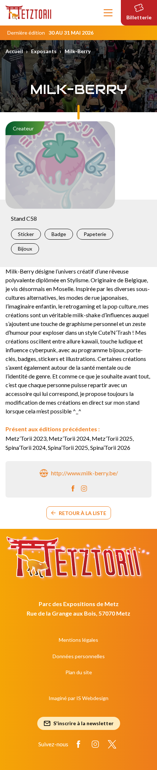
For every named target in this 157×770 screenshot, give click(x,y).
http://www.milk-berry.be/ (84, 473)
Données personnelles (79, 656)
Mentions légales (78, 640)
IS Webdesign (92, 698)
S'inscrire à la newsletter (83, 723)
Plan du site (78, 672)
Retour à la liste (82, 513)
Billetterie (139, 17)
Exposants (44, 51)
